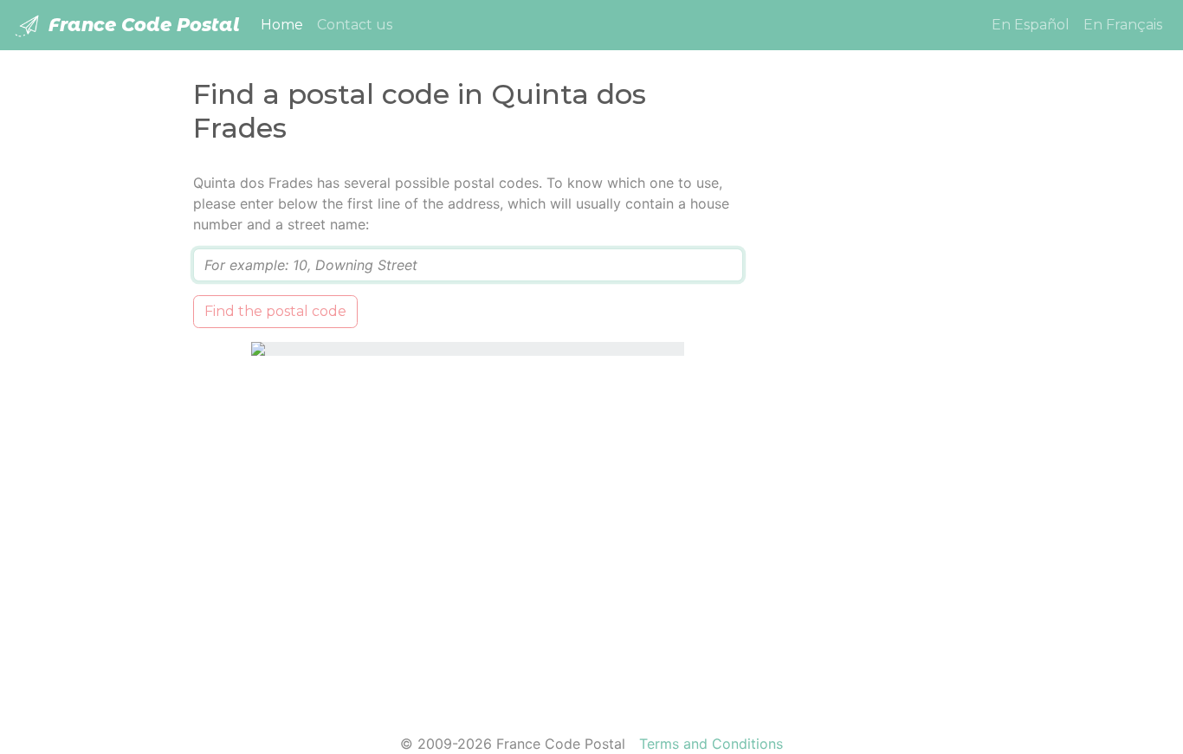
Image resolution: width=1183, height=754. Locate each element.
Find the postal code (275, 311)
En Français (1122, 24)
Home (285, 24)
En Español (1031, 24)
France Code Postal (141, 24)
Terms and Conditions (711, 743)
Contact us (354, 24)
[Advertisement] (879, 432)
